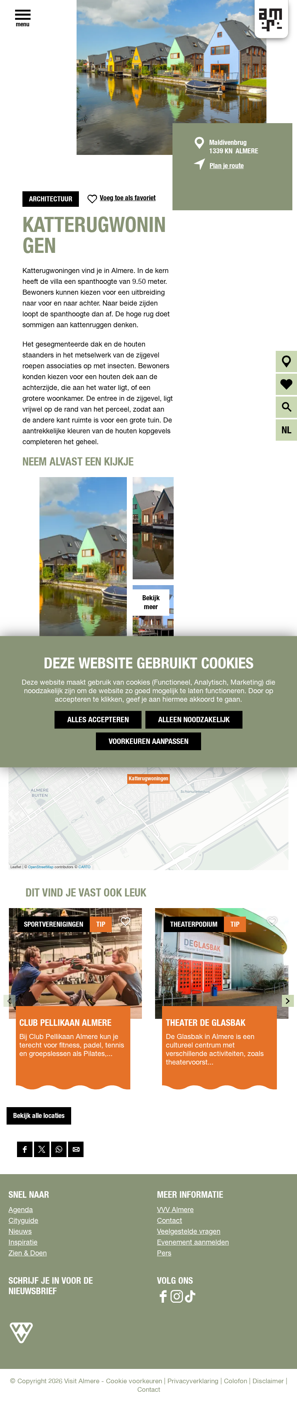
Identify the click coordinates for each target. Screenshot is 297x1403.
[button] (148, 783)
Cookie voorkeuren (134, 1381)
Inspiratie (23, 1242)
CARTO (84, 867)
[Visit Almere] (21, 1343)
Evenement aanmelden (193, 1242)
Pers (164, 1253)
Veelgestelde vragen (188, 1231)
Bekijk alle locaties (39, 1116)
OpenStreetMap (40, 867)
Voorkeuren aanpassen (148, 741)
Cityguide (23, 1221)
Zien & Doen (28, 1253)
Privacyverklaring (192, 1381)
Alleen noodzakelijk (194, 719)
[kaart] (286, 361)
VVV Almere (175, 1210)
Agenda (21, 1210)
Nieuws (20, 1231)
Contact (169, 1221)
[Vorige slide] (9, 1001)
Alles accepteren (98, 719)
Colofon (235, 1381)
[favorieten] (286, 384)
